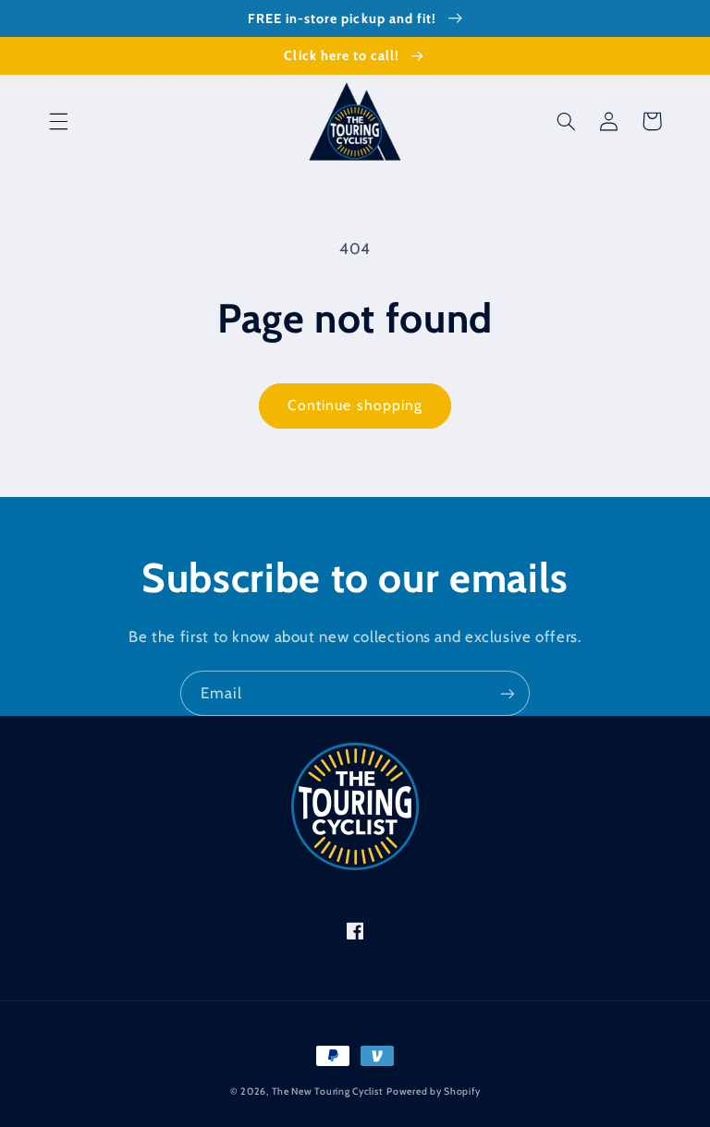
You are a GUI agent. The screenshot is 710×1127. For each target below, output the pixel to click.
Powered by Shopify (433, 1091)
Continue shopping (355, 405)
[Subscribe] (507, 693)
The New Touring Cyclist (328, 1091)
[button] (58, 121)
